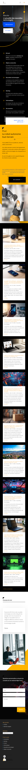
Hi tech (8, 30)
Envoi (21, 709)
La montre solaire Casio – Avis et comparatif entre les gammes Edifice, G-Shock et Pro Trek (14, 246)
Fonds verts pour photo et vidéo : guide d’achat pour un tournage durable (13, 572)
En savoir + (17, 179)
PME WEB (7, 172)
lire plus (6, 259)
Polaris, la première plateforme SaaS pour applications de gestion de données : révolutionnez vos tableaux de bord (13, 390)
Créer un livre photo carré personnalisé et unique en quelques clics (14, 356)
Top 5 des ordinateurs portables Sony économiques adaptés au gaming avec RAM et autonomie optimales (13, 535)
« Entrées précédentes (8, 589)
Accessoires (6, 739)
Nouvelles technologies (9, 747)
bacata (7, 248)
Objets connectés (7, 749)
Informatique (19, 357)
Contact (5, 724)
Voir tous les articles (18, 121)
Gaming (17, 538)
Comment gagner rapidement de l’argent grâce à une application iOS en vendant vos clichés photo (13, 320)
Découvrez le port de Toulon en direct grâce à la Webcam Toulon (13, 462)
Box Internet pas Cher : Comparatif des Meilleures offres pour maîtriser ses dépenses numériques (13, 426)
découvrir (9, 24)
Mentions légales (7, 726)
